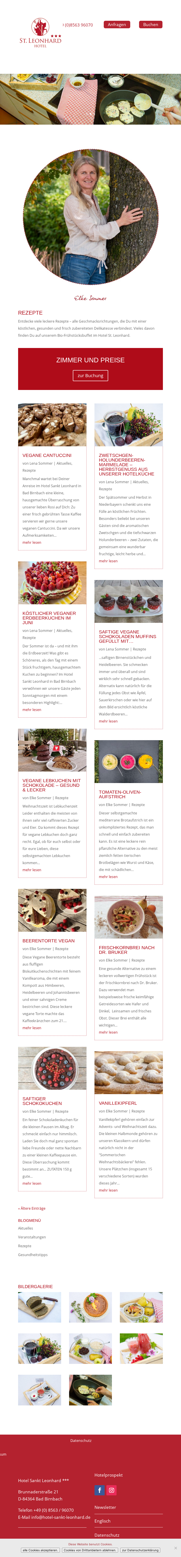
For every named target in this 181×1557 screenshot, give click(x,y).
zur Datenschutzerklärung (140, 1550)
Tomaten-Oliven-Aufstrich (120, 794)
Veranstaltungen (32, 1237)
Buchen (150, 24)
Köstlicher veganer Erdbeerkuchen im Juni (49, 618)
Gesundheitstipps (33, 1254)
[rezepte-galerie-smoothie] (141, 1362)
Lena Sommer (41, 463)
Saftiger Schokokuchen (42, 1101)
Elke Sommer (40, 797)
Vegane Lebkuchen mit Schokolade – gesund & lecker (52, 785)
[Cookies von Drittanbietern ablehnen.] (175, 1548)
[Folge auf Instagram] (111, 1490)
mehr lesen (32, 542)
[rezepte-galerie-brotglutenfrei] (39, 1321)
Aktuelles (64, 463)
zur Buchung (90, 375)
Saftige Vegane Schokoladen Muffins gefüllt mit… (127, 636)
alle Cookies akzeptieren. (40, 1550)
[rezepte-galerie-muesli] (90, 1362)
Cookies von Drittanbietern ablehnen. (90, 1550)
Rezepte (29, 470)
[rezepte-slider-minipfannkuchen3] (90, 1404)
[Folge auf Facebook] (99, 1490)
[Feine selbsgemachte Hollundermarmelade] (39, 1362)
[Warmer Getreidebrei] (141, 1321)
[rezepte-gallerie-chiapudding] (39, 1404)
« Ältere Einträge (31, 1208)
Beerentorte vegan (49, 940)
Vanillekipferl (118, 1103)
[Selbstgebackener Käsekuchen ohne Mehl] (90, 1321)
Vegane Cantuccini (47, 455)
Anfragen (117, 24)
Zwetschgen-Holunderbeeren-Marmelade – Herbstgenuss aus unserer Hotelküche (126, 464)
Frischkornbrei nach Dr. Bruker (127, 950)
